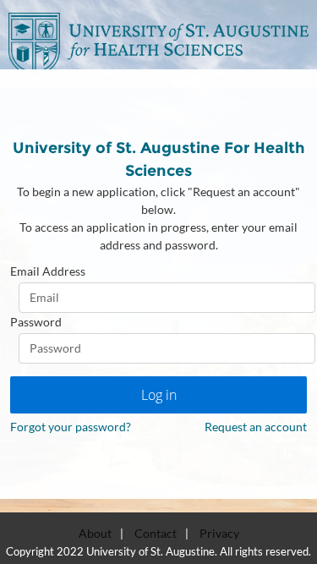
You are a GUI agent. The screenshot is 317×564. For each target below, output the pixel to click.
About (95, 533)
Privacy (219, 533)
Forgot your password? (70, 426)
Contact (155, 533)
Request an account (256, 426)
